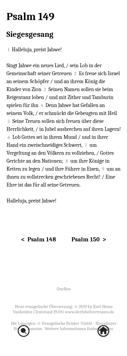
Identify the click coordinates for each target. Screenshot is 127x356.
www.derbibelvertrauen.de (89, 311)
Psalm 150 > (88, 239)
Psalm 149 (30, 17)
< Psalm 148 (38, 239)
